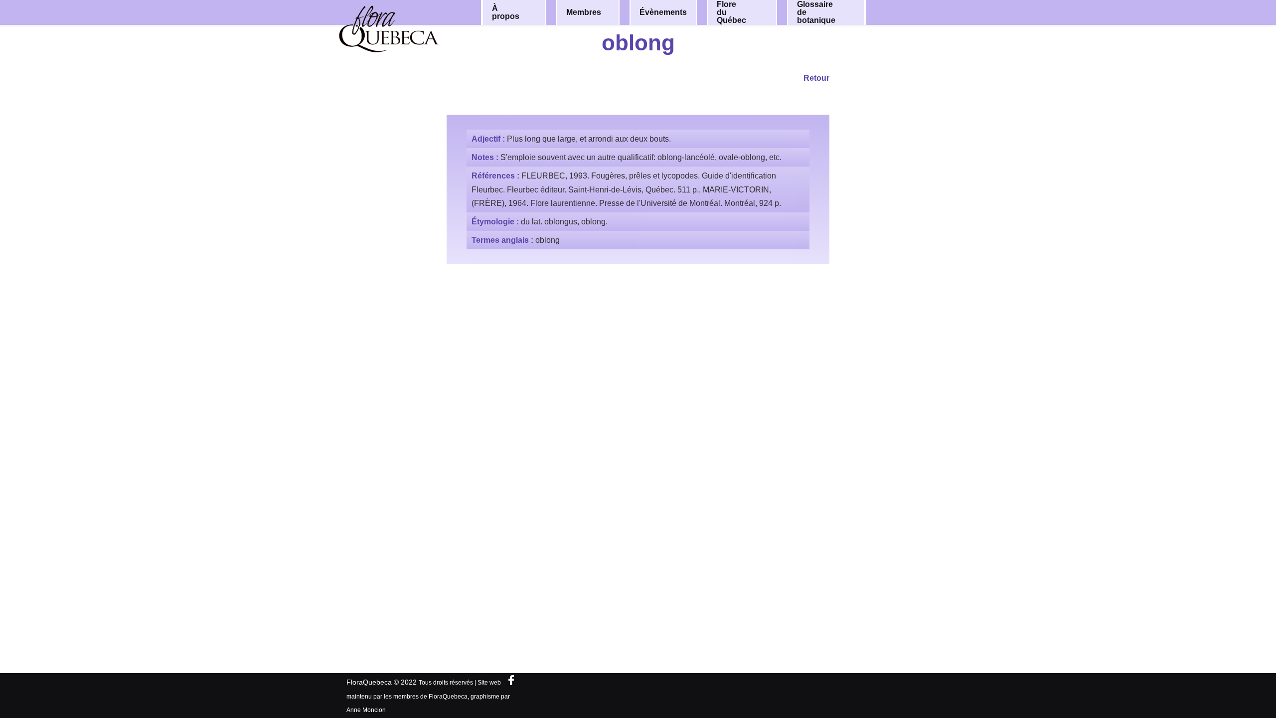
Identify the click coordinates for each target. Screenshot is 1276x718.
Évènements (663, 12)
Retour (816, 78)
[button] (532, 12)
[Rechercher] (911, 11)
